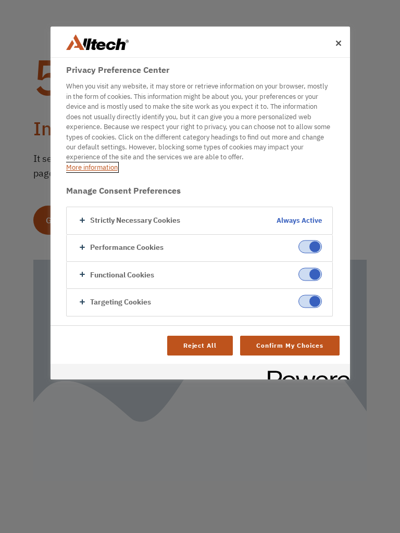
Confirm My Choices (289, 345)
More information (92, 167)
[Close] (338, 43)
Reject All (200, 345)
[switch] (310, 246)
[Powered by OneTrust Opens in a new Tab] (305, 372)
